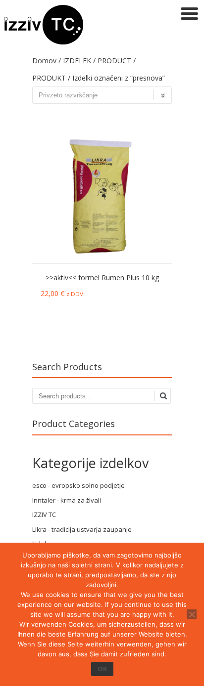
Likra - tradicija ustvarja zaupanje (82, 529)
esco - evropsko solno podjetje (78, 485)
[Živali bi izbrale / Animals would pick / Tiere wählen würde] (43, 41)
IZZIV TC (44, 514)
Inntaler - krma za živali (66, 500)
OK (102, 668)
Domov (44, 60)
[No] (192, 614)
